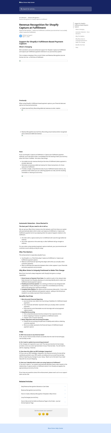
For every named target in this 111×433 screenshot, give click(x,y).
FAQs (77, 47)
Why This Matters (80, 36)
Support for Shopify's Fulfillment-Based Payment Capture (81, 25)
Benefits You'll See (80, 45)
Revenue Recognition (33, 17)
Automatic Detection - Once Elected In (82, 32)
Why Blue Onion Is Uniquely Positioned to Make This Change (81, 40)
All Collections (22, 17)
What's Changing (80, 29)
